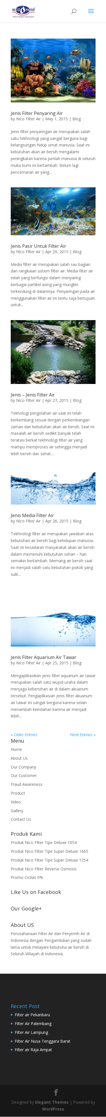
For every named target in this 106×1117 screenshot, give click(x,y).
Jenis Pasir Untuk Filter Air (38, 246)
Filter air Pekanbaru (32, 1014)
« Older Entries (24, 734)
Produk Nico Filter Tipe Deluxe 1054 (44, 842)
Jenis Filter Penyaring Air (37, 113)
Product (18, 793)
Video (16, 802)
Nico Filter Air (28, 118)
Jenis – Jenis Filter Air (33, 395)
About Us (19, 758)
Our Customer (24, 775)
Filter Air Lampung (31, 1032)
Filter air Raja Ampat (33, 1049)
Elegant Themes (52, 1102)
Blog (76, 118)
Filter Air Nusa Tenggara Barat (42, 1041)
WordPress (53, 1109)
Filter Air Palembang (33, 1023)
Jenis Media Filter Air (32, 515)
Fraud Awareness (26, 784)
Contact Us (21, 819)
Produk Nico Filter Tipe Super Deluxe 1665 (49, 851)
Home (16, 749)
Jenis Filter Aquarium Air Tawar (43, 657)
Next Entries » (83, 734)
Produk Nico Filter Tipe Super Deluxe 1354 (49, 860)
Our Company (23, 767)
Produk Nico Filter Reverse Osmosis (44, 869)
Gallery (17, 810)
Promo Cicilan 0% (27, 877)
